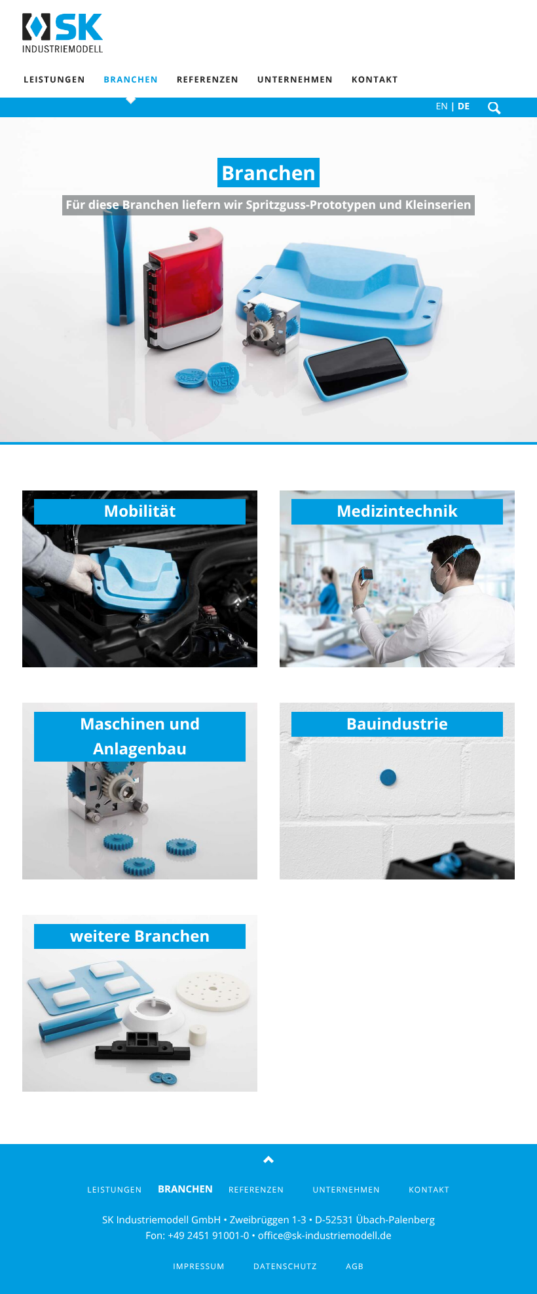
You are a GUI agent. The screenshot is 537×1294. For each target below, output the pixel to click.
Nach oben (268, 1160)
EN (442, 106)
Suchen (494, 108)
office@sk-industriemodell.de (325, 1235)
